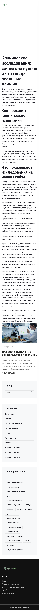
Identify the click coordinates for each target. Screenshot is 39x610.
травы (27, 541)
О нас (4, 581)
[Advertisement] (19, 30)
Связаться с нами (8, 593)
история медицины (13, 505)
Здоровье (8, 443)
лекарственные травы (13, 423)
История (8, 433)
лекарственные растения (16, 491)
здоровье (10, 496)
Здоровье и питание (12, 447)
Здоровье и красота (12, 457)
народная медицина (24, 509)
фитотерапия (10, 414)
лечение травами (11, 428)
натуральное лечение (14, 500)
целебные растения (14, 527)
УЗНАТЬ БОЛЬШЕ (8, 373)
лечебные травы (13, 523)
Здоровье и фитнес (12, 452)
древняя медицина (13, 541)
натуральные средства (15, 550)
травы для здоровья (14, 518)
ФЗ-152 (4, 590)
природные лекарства (15, 536)
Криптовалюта (10, 438)
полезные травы (12, 532)
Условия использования (10, 584)
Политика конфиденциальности (13, 587)
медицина (8, 419)
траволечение (12, 514)
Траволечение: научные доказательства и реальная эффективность (19, 353)
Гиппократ (10, 545)
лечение (10, 509)
